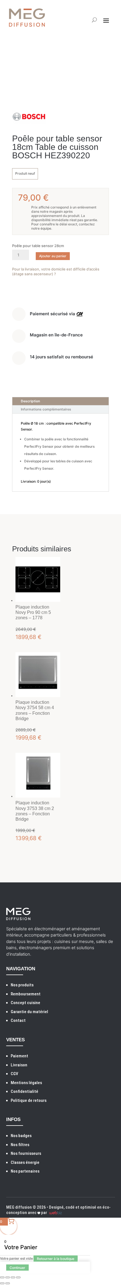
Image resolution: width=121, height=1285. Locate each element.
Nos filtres (20, 1144)
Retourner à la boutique (55, 1258)
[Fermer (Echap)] (18, 1277)
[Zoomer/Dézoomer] (2, 1277)
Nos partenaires (25, 1171)
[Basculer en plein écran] (7, 1277)
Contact (18, 1020)
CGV (14, 1073)
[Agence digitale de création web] (54, 1212)
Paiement (19, 1055)
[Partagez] (13, 1277)
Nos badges (21, 1135)
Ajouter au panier (52, 256)
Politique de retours (28, 1100)
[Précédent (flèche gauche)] (2, 1283)
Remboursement (26, 994)
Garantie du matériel (29, 1011)
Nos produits (22, 984)
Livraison (19, 1064)
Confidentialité (24, 1091)
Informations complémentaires (46, 409)
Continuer (17, 1268)
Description (30, 401)
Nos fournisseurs (26, 1153)
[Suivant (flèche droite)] (7, 1283)
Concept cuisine (25, 1002)
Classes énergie (25, 1162)
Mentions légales (26, 1082)
